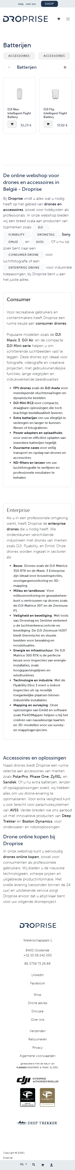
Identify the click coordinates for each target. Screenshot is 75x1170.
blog (20, 3)
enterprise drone (24, 267)
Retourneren (37, 1039)
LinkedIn (37, 975)
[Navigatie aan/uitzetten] (68, 19)
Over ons (37, 1019)
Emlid (13, 242)
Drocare (37, 1011)
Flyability (17, 234)
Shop (37, 995)
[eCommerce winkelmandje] (42, 1165)
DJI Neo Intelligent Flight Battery (19, 113)
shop (49, 4)
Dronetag (46, 234)
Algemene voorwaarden (37, 1056)
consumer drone (24, 255)
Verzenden (38, 1031)
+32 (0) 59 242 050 (37, 955)
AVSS (40, 242)
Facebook (37, 983)
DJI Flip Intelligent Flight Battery (55, 113)
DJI (40, 227)
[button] (12, 124)
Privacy (37, 1047)
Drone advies (37, 1003)
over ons (31, 3)
